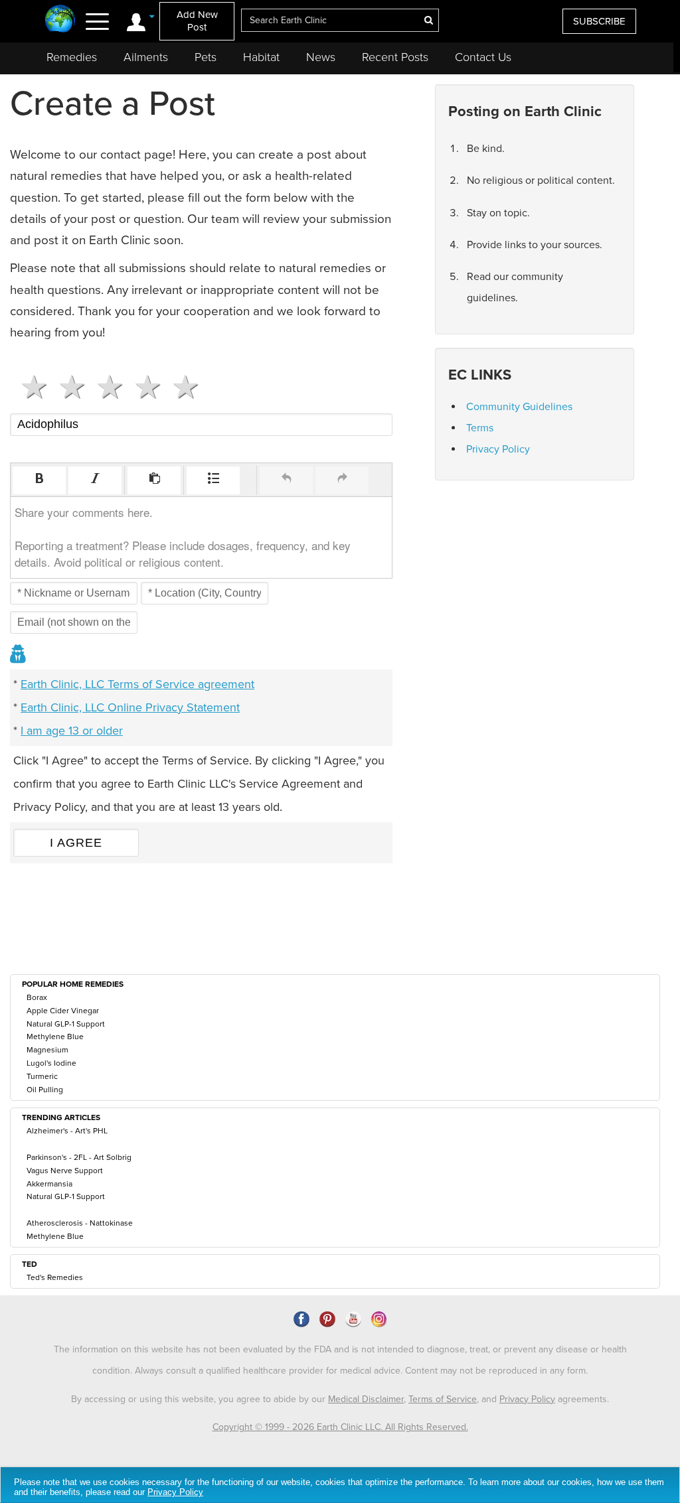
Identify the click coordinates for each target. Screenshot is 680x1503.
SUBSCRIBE (599, 21)
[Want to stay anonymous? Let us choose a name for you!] (18, 655)
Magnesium (47, 1049)
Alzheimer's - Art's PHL (67, 1130)
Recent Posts (395, 57)
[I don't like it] (67, 387)
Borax (37, 997)
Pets (205, 57)
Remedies (71, 57)
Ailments (146, 57)
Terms (479, 428)
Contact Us (483, 57)
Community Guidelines (519, 406)
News (320, 57)
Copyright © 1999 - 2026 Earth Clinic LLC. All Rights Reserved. (340, 1427)
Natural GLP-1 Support (66, 1024)
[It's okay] (105, 387)
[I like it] (142, 387)
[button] (39, 480)
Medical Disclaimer (366, 1399)
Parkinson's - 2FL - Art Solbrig (79, 1157)
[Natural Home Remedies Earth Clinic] (60, 19)
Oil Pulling (45, 1089)
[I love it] (180, 387)
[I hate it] (29, 387)
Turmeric (42, 1076)
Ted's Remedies (55, 1277)
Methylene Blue (55, 1036)
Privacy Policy (498, 449)
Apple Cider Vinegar (63, 1010)
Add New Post (197, 21)
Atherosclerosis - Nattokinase (80, 1223)
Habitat (261, 57)
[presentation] (39, 480)
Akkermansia (49, 1183)
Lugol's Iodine (51, 1063)
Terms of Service (442, 1399)
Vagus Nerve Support (65, 1170)
